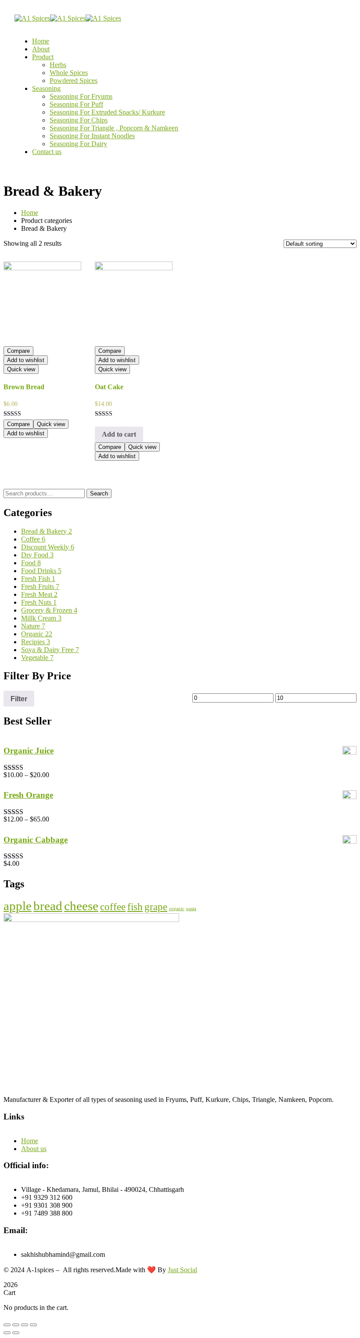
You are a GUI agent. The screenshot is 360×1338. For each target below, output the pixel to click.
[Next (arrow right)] (15, 1332)
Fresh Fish (38, 578)
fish (135, 906)
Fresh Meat (39, 594)
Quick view (21, 369)
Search (99, 493)
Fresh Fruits (40, 586)
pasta (191, 908)
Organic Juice (29, 750)
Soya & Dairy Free (50, 649)
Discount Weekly (47, 547)
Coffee (33, 539)
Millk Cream (41, 618)
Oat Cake (109, 387)
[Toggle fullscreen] (24, 1325)
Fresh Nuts (39, 602)
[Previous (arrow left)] (7, 1332)
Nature (33, 626)
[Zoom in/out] (33, 1325)
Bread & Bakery (46, 531)
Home (29, 212)
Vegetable (37, 657)
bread (47, 906)
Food (31, 563)
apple (18, 906)
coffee (113, 906)
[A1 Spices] (32, 18)
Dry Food (37, 555)
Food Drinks (41, 570)
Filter (19, 699)
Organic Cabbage (36, 839)
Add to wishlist (25, 360)
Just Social (182, 1269)
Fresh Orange (28, 795)
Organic (36, 634)
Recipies (35, 642)
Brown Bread (24, 387)
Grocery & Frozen (49, 610)
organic (176, 908)
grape (155, 906)
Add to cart (119, 434)
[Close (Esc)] (7, 1325)
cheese (81, 906)
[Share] (15, 1325)
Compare (18, 351)
